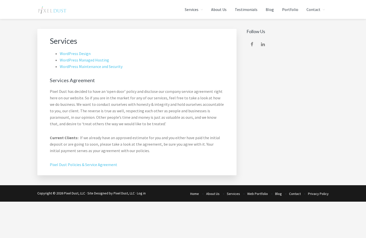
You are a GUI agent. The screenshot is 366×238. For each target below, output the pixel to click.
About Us (213, 193)
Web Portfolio (257, 193)
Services (233, 193)
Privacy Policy (318, 193)
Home (194, 193)
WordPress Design (75, 53)
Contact (295, 193)
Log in (141, 193)
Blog (278, 193)
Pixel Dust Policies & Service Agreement (83, 164)
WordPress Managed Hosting (84, 60)
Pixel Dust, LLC (124, 193)
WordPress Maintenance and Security (91, 66)
